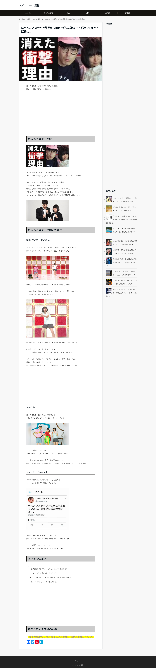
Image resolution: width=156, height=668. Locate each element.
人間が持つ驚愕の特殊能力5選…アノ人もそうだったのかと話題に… (124, 251)
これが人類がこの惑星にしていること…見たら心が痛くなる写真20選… (125, 273)
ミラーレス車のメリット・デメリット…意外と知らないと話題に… (125, 282)
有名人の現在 (48, 13)
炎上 (68, 13)
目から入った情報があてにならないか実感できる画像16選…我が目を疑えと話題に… (121, 219)
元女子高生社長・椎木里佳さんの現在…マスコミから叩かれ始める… (125, 242)
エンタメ (28, 13)
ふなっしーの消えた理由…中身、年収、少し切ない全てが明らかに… (125, 199)
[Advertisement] (60, 115)
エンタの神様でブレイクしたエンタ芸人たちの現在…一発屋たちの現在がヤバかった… (61, 637)
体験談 (127, 13)
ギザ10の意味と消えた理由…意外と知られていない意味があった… (125, 208)
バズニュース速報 (29, 5)
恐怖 (87, 13)
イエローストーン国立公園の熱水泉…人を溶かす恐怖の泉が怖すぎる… (120, 232)
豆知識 (107, 13)
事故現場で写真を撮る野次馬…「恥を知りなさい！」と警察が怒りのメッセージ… (121, 262)
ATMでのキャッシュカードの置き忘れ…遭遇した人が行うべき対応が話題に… (121, 292)
